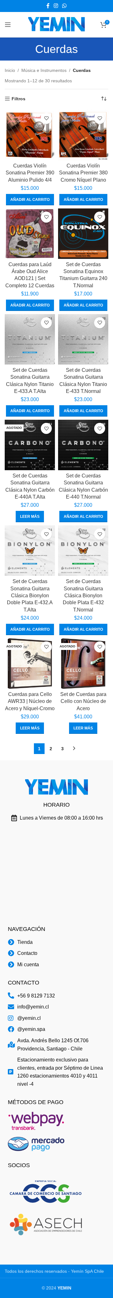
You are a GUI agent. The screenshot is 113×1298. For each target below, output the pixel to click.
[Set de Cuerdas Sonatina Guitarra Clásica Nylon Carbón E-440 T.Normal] (83, 445)
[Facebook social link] (47, 6)
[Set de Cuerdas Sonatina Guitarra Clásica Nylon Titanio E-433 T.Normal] (83, 339)
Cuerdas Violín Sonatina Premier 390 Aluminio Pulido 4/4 (30, 173)
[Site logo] (56, 24)
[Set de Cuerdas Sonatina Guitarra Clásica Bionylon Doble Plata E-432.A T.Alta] (30, 550)
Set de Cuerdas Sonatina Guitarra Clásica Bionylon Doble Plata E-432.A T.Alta (30, 595)
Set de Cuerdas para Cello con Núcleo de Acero (83, 701)
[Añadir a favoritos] (46, 118)
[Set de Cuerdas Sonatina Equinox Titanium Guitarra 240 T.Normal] (83, 233)
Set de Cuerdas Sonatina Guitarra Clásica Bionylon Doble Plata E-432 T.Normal (83, 595)
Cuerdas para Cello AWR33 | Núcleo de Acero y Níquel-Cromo (30, 701)
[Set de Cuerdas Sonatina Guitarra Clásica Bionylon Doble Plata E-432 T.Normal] (83, 550)
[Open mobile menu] (8, 24)
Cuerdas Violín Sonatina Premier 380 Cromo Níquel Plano (83, 173)
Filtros (18, 98)
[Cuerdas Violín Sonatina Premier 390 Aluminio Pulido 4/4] (30, 135)
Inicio (10, 70)
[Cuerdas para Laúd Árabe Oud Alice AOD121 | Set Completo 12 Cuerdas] (30, 233)
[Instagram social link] (55, 6)
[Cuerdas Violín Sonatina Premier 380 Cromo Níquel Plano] (83, 135)
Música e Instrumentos (44, 70)
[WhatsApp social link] (64, 6)
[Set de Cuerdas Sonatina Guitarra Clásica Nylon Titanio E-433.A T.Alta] (30, 339)
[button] (30, 199)
